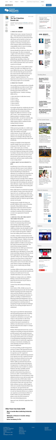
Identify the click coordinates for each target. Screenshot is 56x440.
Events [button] (22, 1)
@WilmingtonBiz (22, 431)
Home (6, 1)
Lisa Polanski (47, 56)
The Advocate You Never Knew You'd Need (48, 53)
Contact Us (21, 428)
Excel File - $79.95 (47, 219)
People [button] (16, 1)
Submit (42, 1)
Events (33, 427)
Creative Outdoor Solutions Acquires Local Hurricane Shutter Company (45, 103)
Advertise (46, 428)
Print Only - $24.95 (47, 213)
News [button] (11, 1)
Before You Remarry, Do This (14, 419)
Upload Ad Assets (48, 429)
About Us (21, 427)
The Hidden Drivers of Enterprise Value (47, 63)
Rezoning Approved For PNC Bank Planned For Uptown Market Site (48, 90)
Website (6, 19)
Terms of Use (21, 432)
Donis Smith (25, 22)
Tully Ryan (47, 66)
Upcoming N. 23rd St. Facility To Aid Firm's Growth (44, 80)
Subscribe (47, 427)
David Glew (47, 44)
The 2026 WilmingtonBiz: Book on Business (47, 196)
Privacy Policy (22, 433)
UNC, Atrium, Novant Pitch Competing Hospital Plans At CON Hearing (45, 111)
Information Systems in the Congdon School (48, 41)
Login (43, 5)
